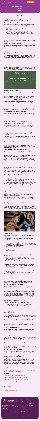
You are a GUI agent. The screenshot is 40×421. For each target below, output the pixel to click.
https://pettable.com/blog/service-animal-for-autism (15, 375)
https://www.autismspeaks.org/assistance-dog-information (18, 379)
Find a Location (11, 392)
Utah (22, 414)
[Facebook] (3, 408)
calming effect (9, 359)
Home (16, 401)
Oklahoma (23, 411)
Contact (16, 413)
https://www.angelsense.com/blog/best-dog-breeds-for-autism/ (18, 382)
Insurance (16, 406)
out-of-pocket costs (13, 390)
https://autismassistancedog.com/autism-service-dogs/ (17, 377)
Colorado (22, 403)
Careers (16, 409)
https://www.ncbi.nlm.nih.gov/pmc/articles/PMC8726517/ (17, 381)
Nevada (22, 406)
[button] (26, 2)
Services (16, 404)
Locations (16, 408)
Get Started (6, 392)
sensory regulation (12, 60)
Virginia (22, 416)
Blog (15, 411)
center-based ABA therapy (20, 389)
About (16, 403)
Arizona (22, 401)
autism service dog (8, 24)
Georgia (22, 404)
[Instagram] (6, 408)
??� (5, 377)
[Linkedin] (5, 408)
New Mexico (23, 408)
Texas (22, 413)
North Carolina (23, 409)
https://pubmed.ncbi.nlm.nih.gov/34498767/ (15, 384)
